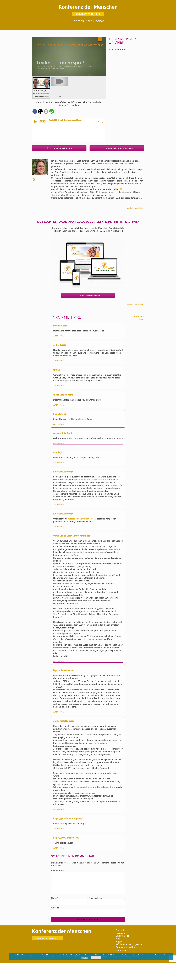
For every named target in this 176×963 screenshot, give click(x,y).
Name (54, 898)
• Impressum (120, 950)
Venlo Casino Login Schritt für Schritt (71, 535)
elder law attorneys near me (92, 479)
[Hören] (35, 121)
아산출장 (57, 452)
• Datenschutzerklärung (125, 947)
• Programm (120, 932)
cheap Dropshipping (63, 394)
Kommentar (57, 870)
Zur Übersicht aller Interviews (118, 148)
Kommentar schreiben (61, 148)
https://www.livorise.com (66, 837)
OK (96, 958)
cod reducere (59, 344)
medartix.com (60, 325)
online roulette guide (63, 720)
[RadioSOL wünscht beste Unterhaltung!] (103, 121)
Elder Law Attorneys (63, 471)
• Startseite (119, 930)
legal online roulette (63, 670)
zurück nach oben (135, 208)
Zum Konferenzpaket (89, 295)
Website (55, 907)
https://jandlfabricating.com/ (67, 818)
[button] (34, 111)
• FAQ (117, 938)
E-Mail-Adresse (96, 898)
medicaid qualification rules (81, 518)
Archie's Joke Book (62, 433)
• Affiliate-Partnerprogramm (128, 944)
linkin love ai (59, 413)
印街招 (56, 369)
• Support (118, 941)
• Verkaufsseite (121, 935)
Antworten (58, 335)
